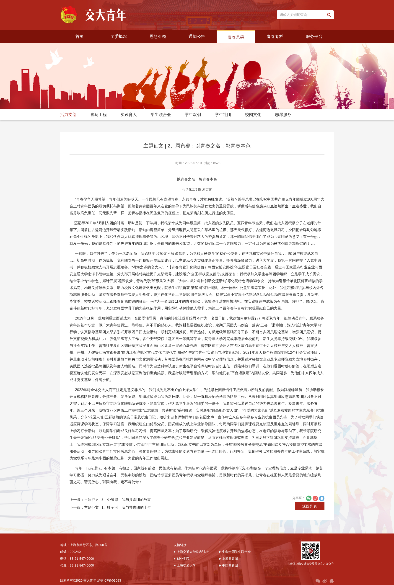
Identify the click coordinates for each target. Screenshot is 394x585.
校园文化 (253, 114)
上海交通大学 (186, 565)
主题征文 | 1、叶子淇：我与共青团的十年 (117, 507)
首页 (79, 36)
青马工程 (98, 114)
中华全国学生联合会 (236, 552)
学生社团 (223, 114)
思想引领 (158, 36)
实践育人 (128, 114)
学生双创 (193, 114)
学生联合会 (160, 114)
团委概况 (119, 36)
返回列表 (309, 506)
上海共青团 (230, 558)
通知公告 (197, 36)
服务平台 (314, 36)
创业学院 (183, 558)
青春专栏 (275, 36)
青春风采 (236, 37)
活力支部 (68, 114)
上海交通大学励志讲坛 (193, 552)
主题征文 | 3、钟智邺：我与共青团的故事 (117, 500)
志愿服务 (283, 114)
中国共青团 (230, 565)
